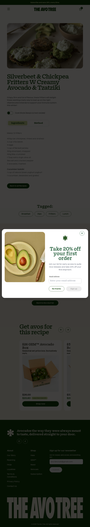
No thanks (56, 289)
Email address (54, 276)
